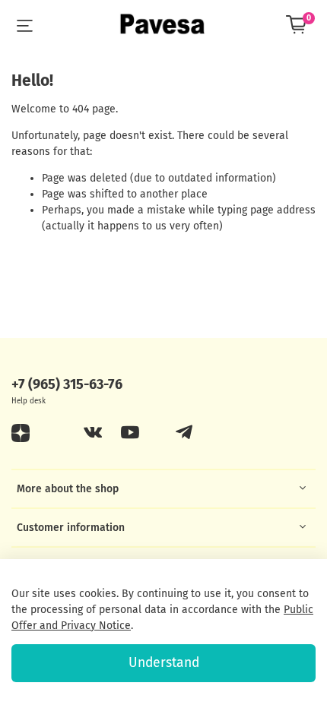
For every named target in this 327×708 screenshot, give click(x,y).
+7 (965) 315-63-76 (66, 384)
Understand (164, 663)
